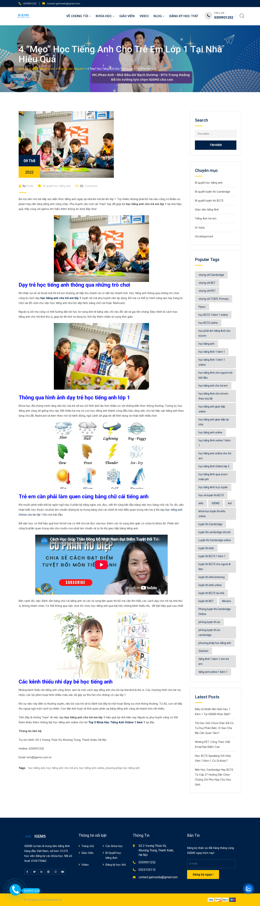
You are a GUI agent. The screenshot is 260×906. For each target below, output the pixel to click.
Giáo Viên (127, 16)
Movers (226, 601)
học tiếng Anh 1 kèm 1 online (212, 362)
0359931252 (30, 3)
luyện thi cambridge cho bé (214, 532)
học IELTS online (208, 322)
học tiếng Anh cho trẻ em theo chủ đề (213, 396)
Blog (158, 16)
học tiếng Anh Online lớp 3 (214, 466)
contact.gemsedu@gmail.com (63, 3)
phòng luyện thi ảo (209, 622)
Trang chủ (87, 846)
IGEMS (216, 503)
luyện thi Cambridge (210, 524)
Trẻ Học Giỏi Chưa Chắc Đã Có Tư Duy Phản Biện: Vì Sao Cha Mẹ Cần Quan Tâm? (214, 728)
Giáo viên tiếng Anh (207, 209)
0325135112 (147, 870)
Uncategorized (204, 236)
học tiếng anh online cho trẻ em (215, 456)
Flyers (202, 306)
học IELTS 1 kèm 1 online (213, 314)
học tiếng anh (36, 768)
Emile (30, 186)
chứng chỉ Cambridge (211, 274)
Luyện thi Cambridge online (215, 540)
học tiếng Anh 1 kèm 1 (212, 351)
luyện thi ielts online (210, 585)
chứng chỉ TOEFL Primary (214, 298)
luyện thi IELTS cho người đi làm (214, 567)
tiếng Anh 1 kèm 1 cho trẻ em (214, 661)
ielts (201, 503)
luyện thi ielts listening (212, 577)
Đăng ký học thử (183, 16)
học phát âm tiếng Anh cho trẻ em (214, 333)
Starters (203, 650)
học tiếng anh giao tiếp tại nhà (214, 422)
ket (230, 503)
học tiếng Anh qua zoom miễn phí (213, 477)
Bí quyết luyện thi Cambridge (212, 191)
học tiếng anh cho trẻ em (62, 768)
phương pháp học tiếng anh (123, 768)
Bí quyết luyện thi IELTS (209, 200)
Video (144, 16)
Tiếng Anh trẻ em (205, 218)
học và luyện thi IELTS (211, 495)
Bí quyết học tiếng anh (57, 186)
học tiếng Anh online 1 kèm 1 (215, 443)
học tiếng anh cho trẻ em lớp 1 (60, 298)
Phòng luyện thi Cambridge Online (215, 612)
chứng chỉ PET (207, 290)
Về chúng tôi (77, 16)
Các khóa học (114, 846)
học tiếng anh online (91, 768)
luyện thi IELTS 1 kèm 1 (212, 556)
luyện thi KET (206, 601)
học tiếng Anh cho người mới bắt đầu (215, 375)
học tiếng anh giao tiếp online (212, 409)
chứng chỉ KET (207, 282)
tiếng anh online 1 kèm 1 (213, 671)
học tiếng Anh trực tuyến (213, 487)
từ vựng (199, 227)
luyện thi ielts (206, 548)
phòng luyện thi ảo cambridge (209, 632)
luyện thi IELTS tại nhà (211, 593)
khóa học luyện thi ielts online (212, 514)
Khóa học (104, 16)
